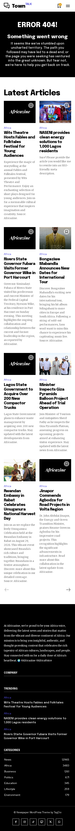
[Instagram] (24, 822)
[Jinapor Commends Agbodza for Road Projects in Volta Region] (55, 470)
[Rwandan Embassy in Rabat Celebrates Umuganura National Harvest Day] (20, 470)
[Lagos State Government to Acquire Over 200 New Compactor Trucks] (20, 364)
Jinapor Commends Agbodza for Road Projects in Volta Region (54, 500)
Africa (7, 127)
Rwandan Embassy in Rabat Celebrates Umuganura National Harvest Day (19, 505)
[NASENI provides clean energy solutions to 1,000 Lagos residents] (55, 112)
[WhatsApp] (59, 822)
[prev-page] (7, 590)
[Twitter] (50, 822)
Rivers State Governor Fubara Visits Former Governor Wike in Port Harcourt (19, 268)
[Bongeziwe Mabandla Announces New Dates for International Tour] (55, 238)
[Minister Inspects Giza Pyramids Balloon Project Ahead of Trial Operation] (55, 364)
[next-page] (68, 590)
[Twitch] (41, 822)
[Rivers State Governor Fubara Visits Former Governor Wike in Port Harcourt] (20, 238)
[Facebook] (15, 822)
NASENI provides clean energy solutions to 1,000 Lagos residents (54, 142)
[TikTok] (33, 822)
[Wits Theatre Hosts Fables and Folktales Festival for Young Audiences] (20, 112)
